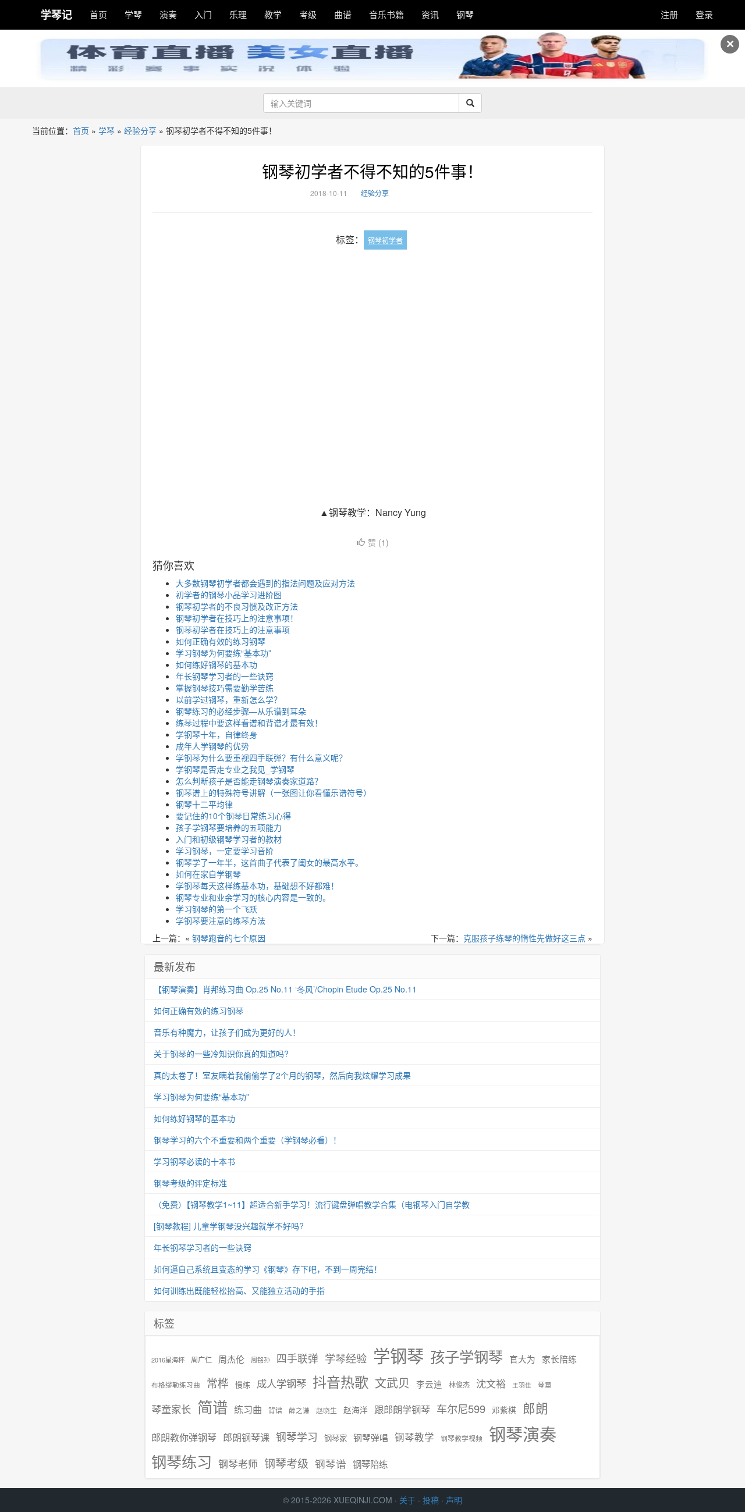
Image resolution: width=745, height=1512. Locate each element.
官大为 (522, 1359)
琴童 (545, 1384)
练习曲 (248, 1409)
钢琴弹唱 (370, 1437)
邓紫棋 (504, 1409)
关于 (407, 1500)
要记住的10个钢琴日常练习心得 (233, 815)
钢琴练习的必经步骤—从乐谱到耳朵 (241, 711)
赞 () (378, 542)
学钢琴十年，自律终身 (216, 734)
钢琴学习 (297, 1436)
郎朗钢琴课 (246, 1437)
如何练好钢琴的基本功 (216, 664)
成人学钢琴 (281, 1383)
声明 (454, 1500)
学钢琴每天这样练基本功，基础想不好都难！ (257, 885)
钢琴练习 (181, 1461)
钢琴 (465, 14)
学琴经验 (346, 1357)
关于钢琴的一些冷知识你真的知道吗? (221, 1053)
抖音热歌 (340, 1382)
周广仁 (201, 1359)
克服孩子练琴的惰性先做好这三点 (524, 938)
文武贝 (392, 1383)
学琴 (133, 14)
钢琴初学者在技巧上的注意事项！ (237, 618)
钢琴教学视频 (462, 1438)
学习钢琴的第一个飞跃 (216, 909)
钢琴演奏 (522, 1434)
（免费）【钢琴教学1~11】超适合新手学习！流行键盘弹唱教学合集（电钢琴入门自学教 (312, 1204)
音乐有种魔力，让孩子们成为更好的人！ (227, 1032)
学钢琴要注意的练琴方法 (220, 920)
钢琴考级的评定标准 (190, 1183)
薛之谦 (299, 1410)
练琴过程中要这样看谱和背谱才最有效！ (249, 722)
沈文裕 (491, 1383)
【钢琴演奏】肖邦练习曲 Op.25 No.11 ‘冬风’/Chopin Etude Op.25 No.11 (285, 989)
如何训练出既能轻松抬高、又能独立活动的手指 (239, 1290)
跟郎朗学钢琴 (402, 1409)
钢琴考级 (286, 1463)
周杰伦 (231, 1359)
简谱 (212, 1407)
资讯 (430, 14)
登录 (704, 14)
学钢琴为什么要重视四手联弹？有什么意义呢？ (261, 757)
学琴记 (56, 14)
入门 (203, 14)
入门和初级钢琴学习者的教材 (229, 839)
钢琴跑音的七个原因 (228, 938)
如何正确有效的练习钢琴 (220, 641)
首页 (98, 14)
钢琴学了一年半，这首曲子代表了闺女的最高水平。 (269, 862)
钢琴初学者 (385, 240)
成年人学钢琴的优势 (212, 746)
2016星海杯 (168, 1360)
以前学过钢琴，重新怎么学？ (229, 699)
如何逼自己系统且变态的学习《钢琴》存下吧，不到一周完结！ (268, 1269)
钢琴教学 (414, 1437)
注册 (669, 14)
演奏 (168, 14)
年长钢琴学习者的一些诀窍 (225, 676)
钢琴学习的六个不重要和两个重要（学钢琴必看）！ (247, 1139)
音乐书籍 (386, 14)
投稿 (431, 1500)
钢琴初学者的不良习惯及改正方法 (237, 606)
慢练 (242, 1384)
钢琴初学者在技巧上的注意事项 (233, 629)
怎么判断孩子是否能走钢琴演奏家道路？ (249, 781)
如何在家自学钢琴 (208, 874)
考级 (308, 14)
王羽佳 (521, 1385)
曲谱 (343, 14)
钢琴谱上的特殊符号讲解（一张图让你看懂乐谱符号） (273, 792)
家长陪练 (559, 1359)
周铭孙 (260, 1360)
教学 (273, 14)
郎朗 (535, 1408)
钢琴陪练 (370, 1463)
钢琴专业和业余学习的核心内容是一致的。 (253, 897)
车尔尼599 (461, 1408)
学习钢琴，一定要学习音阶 (225, 850)
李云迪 (429, 1384)
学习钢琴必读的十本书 (194, 1161)
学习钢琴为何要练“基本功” (223, 653)
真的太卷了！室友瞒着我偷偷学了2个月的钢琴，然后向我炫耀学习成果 (282, 1075)
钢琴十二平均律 (204, 804)
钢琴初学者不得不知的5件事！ (372, 171)
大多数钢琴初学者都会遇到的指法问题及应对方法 (265, 583)
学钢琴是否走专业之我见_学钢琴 (235, 769)
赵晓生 (326, 1410)
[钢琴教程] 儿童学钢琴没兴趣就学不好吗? (229, 1226)
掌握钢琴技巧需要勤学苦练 (225, 687)
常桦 (218, 1382)
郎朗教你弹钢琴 (184, 1437)
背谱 (275, 1410)
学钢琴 (398, 1355)
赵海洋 (355, 1409)
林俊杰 (459, 1384)
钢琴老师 (238, 1464)
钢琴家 (335, 1437)
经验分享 (140, 130)
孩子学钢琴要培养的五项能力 (229, 827)
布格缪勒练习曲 (175, 1384)
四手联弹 (297, 1358)
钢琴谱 (330, 1463)
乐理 (238, 14)
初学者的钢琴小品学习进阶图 (229, 594)
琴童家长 (171, 1409)
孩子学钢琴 (466, 1356)
